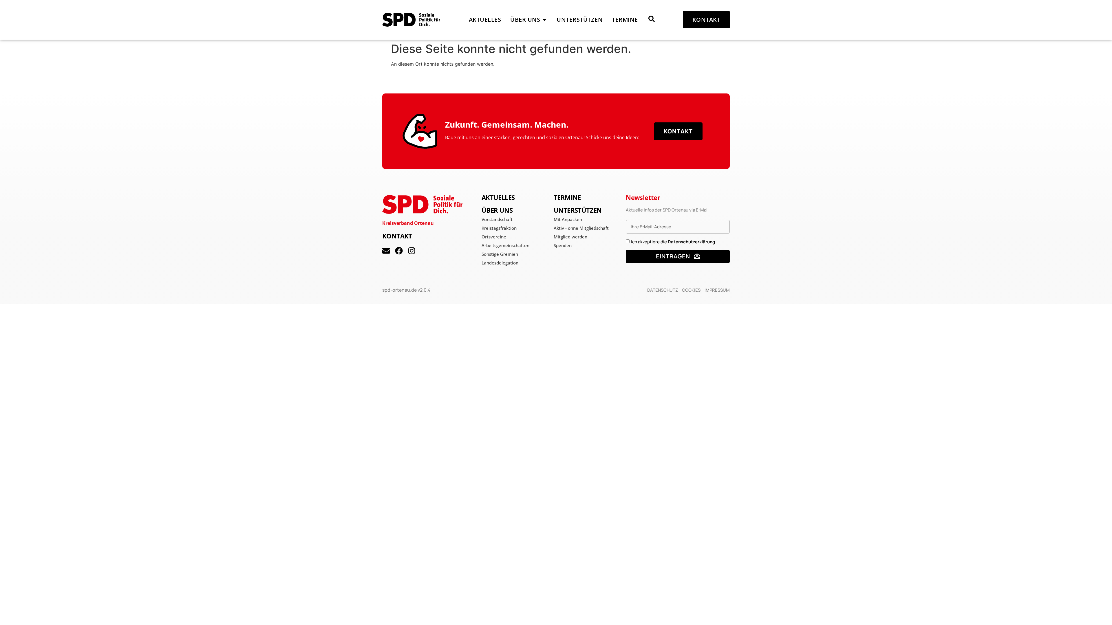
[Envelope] (386, 251)
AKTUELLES (498, 197)
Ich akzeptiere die (673, 242)
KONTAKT (397, 235)
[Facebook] (399, 251)
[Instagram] (412, 251)
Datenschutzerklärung (691, 242)
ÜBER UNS (497, 210)
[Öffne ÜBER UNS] (544, 19)
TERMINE (567, 197)
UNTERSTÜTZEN (578, 210)
